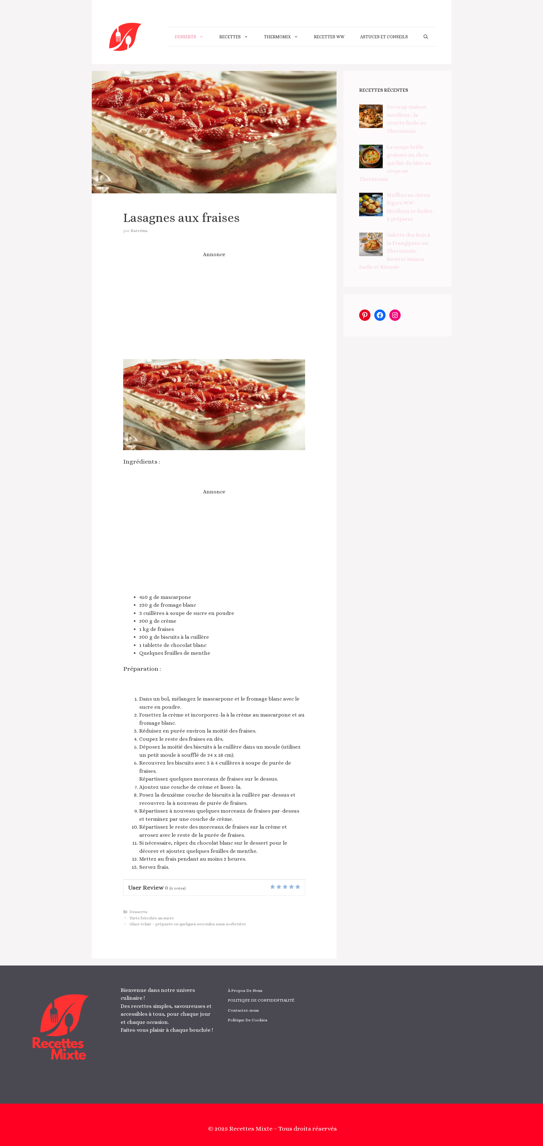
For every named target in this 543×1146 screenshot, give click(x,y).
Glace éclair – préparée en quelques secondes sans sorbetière (187, 924)
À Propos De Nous (245, 990)
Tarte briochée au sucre (151, 918)
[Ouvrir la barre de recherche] (426, 36)
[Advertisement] (214, 309)
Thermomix (277, 36)
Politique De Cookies (247, 1020)
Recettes (230, 36)
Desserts (185, 36)
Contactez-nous (243, 1010)
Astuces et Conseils (384, 36)
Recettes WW (329, 36)
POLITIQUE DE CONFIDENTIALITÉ (261, 1000)
